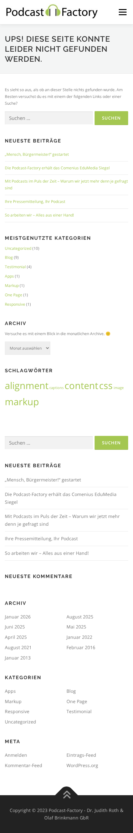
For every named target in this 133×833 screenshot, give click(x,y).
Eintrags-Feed (81, 755)
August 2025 (79, 617)
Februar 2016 (80, 647)
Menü (122, 12)
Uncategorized (18, 248)
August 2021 (18, 647)
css (106, 385)
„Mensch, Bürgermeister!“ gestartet (37, 154)
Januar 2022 (79, 637)
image (119, 387)
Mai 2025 (76, 627)
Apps (9, 276)
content (81, 385)
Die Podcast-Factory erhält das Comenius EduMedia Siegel (57, 168)
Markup (12, 285)
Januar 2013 (18, 658)
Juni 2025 (15, 627)
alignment (26, 385)
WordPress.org (82, 765)
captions (56, 387)
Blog (9, 257)
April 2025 (16, 637)
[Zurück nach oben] (66, 795)
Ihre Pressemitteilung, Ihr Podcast (35, 201)
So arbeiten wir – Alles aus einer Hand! (39, 215)
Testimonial (15, 266)
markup (22, 401)
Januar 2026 (18, 617)
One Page (13, 295)
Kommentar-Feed (23, 765)
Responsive (15, 304)
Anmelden (16, 755)
